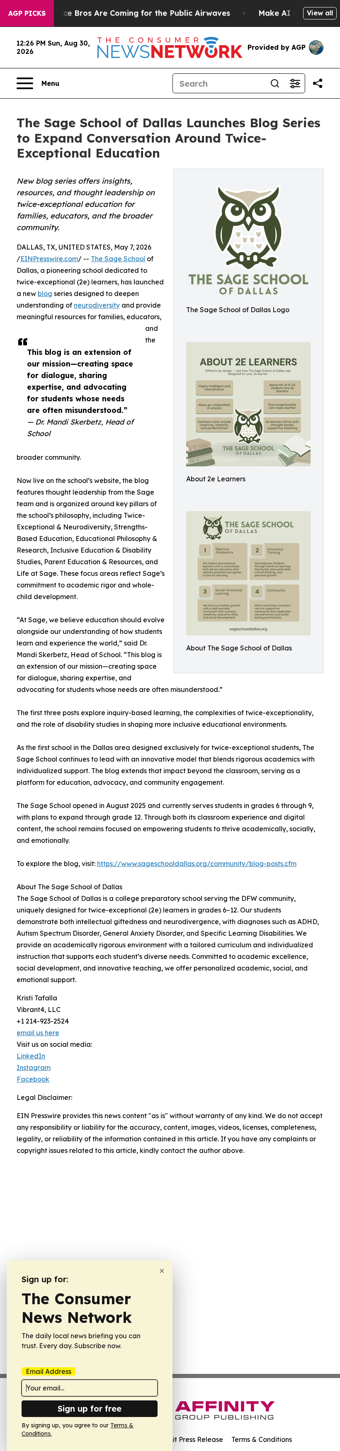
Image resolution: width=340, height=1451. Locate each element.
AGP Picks (27, 13)
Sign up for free (89, 1408)
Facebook (33, 1079)
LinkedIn (31, 1056)
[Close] (162, 1271)
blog (45, 293)
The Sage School (118, 259)
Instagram (34, 1067)
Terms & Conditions (261, 1439)
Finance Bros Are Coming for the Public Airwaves (136, 13)
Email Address (48, 1371)
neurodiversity (97, 305)
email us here (38, 1033)
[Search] (275, 83)
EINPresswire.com (49, 259)
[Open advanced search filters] (295, 83)
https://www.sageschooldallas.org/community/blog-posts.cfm (196, 863)
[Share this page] (317, 83)
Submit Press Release (189, 1439)
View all (320, 13)
